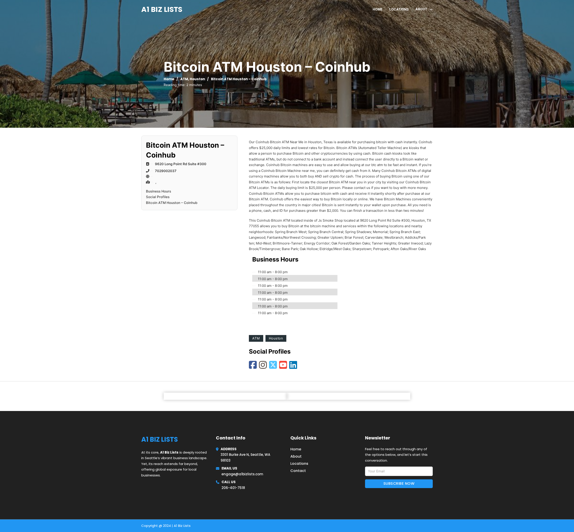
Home (378, 9)
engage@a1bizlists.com (242, 474)
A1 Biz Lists (161, 9)
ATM (184, 79)
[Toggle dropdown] (431, 9)
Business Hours (158, 191)
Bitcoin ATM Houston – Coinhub (171, 203)
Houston (197, 79)
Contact (298, 470)
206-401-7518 (233, 487)
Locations (399, 9)
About (296, 456)
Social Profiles (158, 197)
